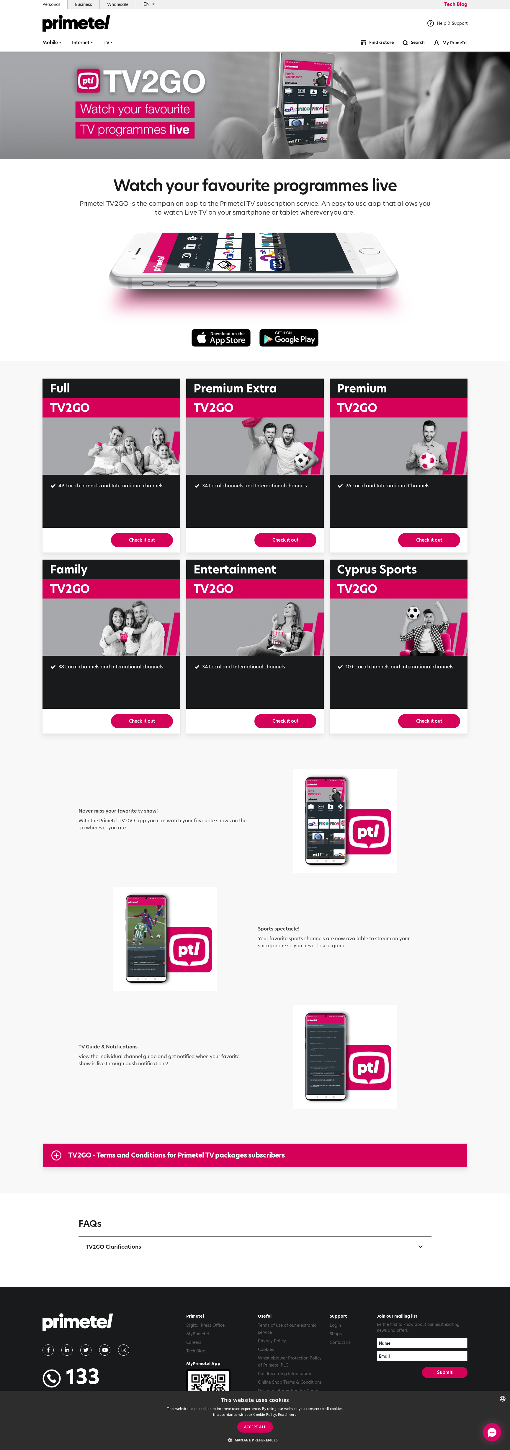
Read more (287, 1414)
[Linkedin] (67, 1350)
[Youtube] (104, 1350)
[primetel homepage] (76, 23)
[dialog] (255, 1420)
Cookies (266, 1349)
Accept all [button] (255, 1426)
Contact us (340, 1342)
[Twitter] (85, 1350)
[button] (255, 1440)
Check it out (142, 540)
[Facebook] (48, 1350)
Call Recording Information (284, 1374)
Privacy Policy (272, 1341)
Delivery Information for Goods (288, 1391)
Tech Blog (456, 4)
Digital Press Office (205, 1325)
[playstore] (288, 338)
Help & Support (452, 23)
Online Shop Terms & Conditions (290, 1382)
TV (106, 43)
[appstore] (221, 338)
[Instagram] (123, 1350)
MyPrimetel (197, 1334)
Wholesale (117, 4)
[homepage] (77, 1324)
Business (83, 4)
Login (335, 1325)
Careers (193, 1342)
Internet (80, 43)
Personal (51, 4)
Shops (336, 1334)
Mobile (50, 43)
